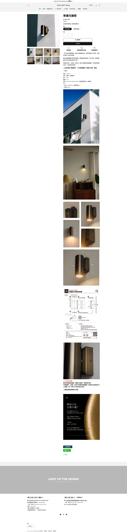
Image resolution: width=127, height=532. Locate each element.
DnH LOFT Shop (33, 531)
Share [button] (66, 454)
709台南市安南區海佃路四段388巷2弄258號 (76, 500)
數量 (64, 32)
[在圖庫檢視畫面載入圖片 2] (39, 52)
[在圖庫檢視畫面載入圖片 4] (56, 52)
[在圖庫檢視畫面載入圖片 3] (48, 52)
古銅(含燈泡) (67, 29)
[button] (28, 5)
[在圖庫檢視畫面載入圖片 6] (39, 60)
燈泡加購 (69, 50)
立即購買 (78, 43)
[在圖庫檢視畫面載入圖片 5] (31, 60)
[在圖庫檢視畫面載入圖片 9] (56, 60)
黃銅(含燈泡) (76, 29)
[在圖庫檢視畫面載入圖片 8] (48, 60)
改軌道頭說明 (94, 50)
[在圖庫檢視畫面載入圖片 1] (31, 52)
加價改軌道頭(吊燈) (81, 50)
